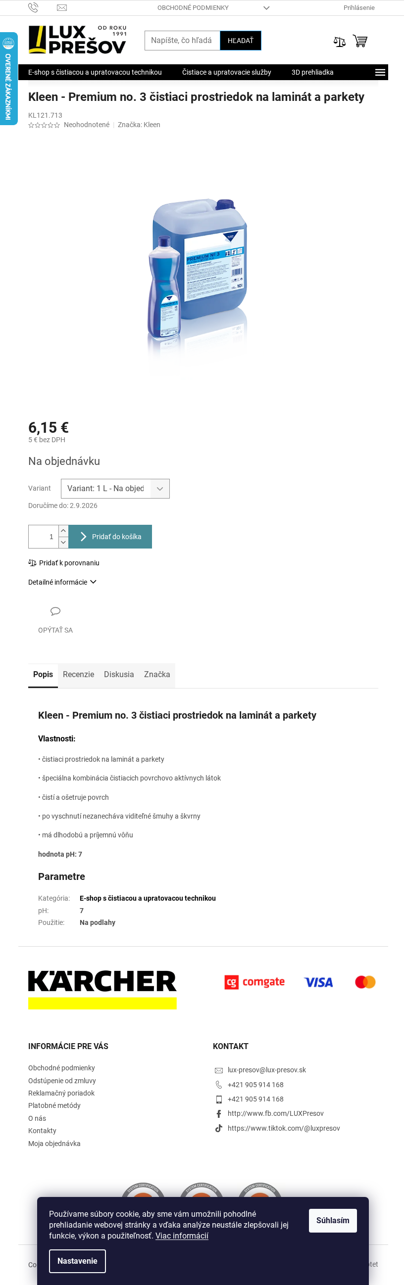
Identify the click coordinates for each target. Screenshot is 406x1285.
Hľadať (241, 41)
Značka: (139, 125)
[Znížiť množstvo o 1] (63, 542)
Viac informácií (181, 1235)
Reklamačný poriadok (61, 1093)
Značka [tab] (157, 674)
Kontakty (42, 1131)
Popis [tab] (43, 674)
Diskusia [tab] (119, 674)
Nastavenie (77, 1261)
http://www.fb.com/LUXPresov (276, 1113)
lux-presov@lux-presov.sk (267, 1070)
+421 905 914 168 (256, 1085)
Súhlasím (333, 1220)
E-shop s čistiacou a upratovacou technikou (148, 898)
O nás (37, 1118)
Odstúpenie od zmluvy (62, 1081)
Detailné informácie (57, 582)
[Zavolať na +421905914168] (42, 7)
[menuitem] (95, 72)
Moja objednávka (54, 1143)
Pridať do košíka (117, 537)
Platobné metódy (54, 1105)
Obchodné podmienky (193, 7)
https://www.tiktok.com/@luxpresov (284, 1128)
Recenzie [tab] (78, 674)
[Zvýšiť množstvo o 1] (63, 531)
